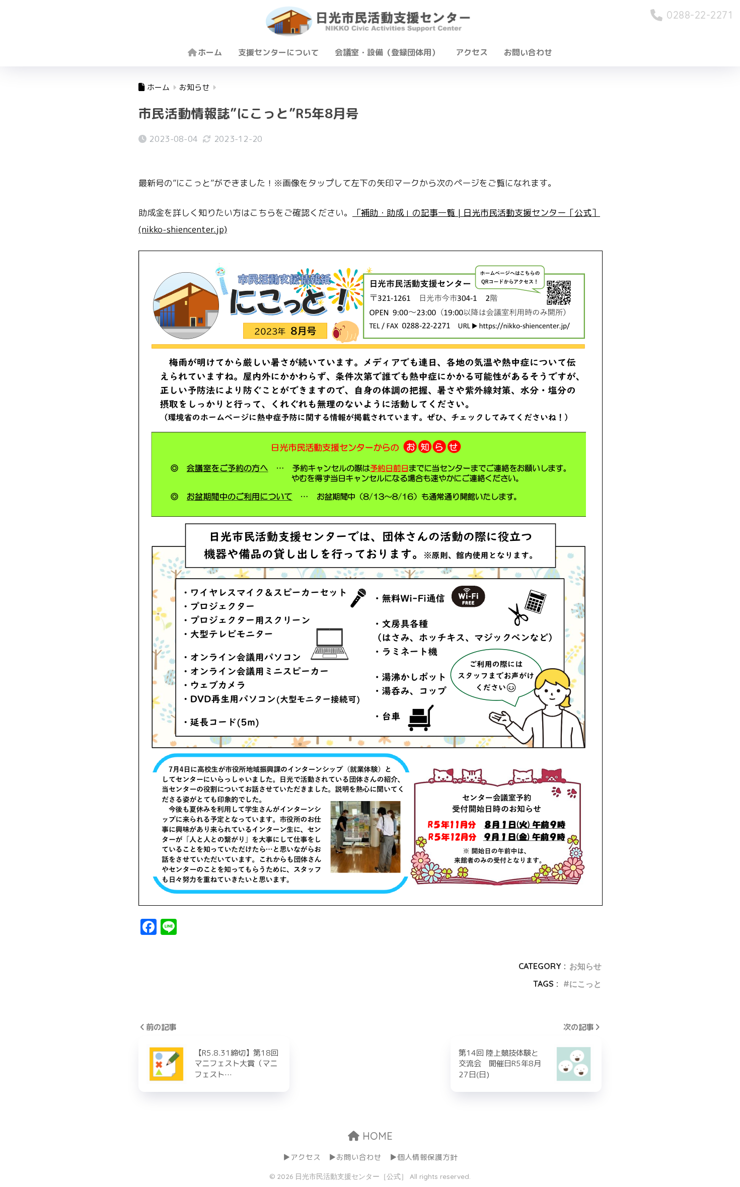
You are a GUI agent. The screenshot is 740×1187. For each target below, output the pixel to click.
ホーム (210, 52)
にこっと (585, 984)
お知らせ (585, 966)
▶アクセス (302, 1157)
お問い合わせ (528, 52)
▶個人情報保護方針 (424, 1157)
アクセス (472, 52)
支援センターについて (278, 52)
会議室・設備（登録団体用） (387, 52)
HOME (376, 1136)
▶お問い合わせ (355, 1157)
